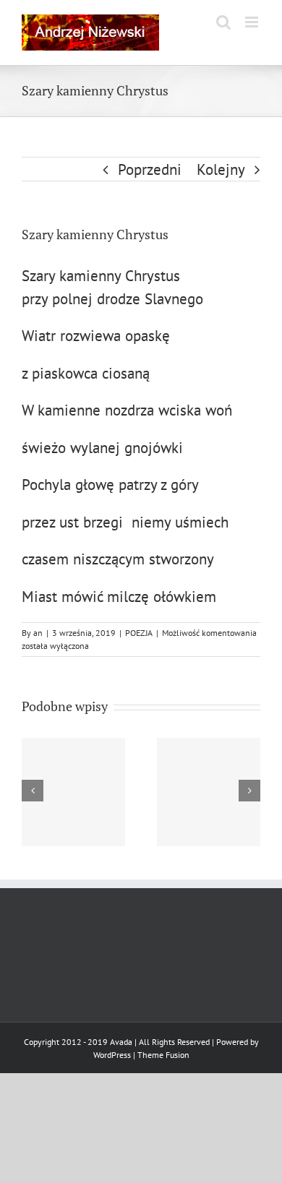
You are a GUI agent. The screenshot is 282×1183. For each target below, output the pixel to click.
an (38, 632)
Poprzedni (149, 169)
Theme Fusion (163, 1054)
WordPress (112, 1054)
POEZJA (139, 632)
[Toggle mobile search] (223, 22)
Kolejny (221, 169)
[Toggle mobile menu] (252, 22)
